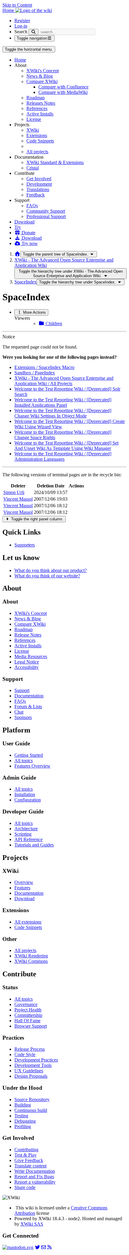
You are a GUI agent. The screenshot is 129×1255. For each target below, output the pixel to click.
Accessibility (26, 667)
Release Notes (27, 634)
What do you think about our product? (50, 570)
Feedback (35, 194)
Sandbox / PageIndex (34, 372)
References (36, 108)
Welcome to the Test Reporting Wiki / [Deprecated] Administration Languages (62, 456)
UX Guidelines (28, 1070)
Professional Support (46, 216)
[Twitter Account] (37, 1247)
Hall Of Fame (27, 1020)
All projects (37, 151)
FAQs (32, 205)
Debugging (25, 1121)
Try (17, 227)
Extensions (36, 135)
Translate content (30, 1165)
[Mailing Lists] (43, 1247)
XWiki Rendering (31, 955)
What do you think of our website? (47, 575)
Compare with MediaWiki (63, 92)
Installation (24, 794)
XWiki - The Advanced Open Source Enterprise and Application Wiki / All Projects (63, 381)
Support (21, 690)
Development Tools (33, 1065)
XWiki (32, 130)
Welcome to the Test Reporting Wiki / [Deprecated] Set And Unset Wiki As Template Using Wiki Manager (66, 445)
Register (22, 20)
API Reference (28, 839)
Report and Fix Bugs (34, 1176)
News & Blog (39, 76)
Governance (26, 1004)
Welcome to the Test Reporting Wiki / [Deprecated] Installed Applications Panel (62, 402)
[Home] (17, 253)
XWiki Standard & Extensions (55, 162)
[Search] (33, 32)
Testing (21, 1115)
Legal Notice (26, 661)
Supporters (24, 544)
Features (22, 887)
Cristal (32, 167)
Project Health (27, 1009)
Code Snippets (40, 140)
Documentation (29, 695)
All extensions (27, 921)
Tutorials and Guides (34, 844)
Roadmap (35, 97)
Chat (18, 711)
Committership (28, 1015)
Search (20, 31)
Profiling (22, 1126)
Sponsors (23, 717)
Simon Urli (13, 492)
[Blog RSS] (49, 1247)
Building (22, 1104)
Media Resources (30, 656)
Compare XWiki (42, 81)
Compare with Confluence (63, 86)
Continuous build (30, 1110)
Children (53, 323)
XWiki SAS (31, 1224)
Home (20, 59)
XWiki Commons (31, 961)
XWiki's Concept (42, 70)
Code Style (24, 1054)
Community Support (45, 211)
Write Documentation (34, 1171)
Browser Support (30, 1026)
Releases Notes (40, 103)
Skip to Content (17, 4)
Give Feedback (28, 1160)
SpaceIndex (25, 281)
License (33, 119)
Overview (23, 882)
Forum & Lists (28, 706)
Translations (37, 189)
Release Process (29, 1049)
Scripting (23, 834)
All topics (23, 760)
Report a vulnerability (35, 1182)
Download (24, 221)
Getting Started (28, 755)
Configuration (27, 799)
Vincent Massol (18, 499)
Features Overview (32, 765)
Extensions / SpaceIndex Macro (44, 367)
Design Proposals (30, 1076)
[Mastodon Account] (17, 1247)
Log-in (20, 25)
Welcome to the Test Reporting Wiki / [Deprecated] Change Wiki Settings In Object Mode (62, 413)
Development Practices (36, 1059)
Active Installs (39, 113)
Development (39, 184)
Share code (24, 1187)
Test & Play (25, 1155)
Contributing (26, 1149)
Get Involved (38, 178)
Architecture (26, 828)
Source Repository (32, 1099)
